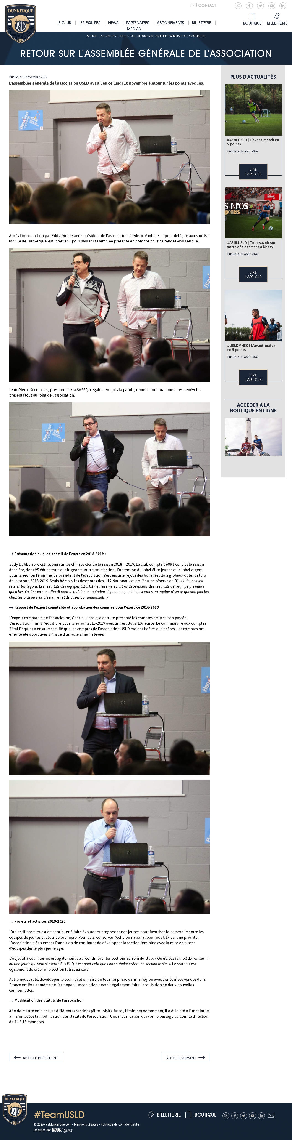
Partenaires (137, 22)
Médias (134, 29)
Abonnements (170, 22)
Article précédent (40, 1058)
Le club (64, 22)
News (113, 22)
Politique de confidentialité (120, 1124)
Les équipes (89, 22)
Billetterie (201, 22)
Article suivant (181, 1058)
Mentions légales (86, 1124)
